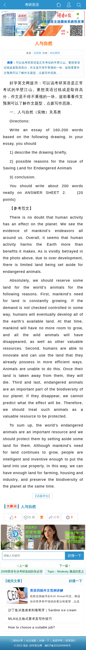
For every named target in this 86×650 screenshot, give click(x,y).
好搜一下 (74, 555)
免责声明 (57, 640)
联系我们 (71, 640)
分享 (56, 517)
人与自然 (28, 507)
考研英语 (32, 5)
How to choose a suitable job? (31, 627)
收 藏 (31, 517)
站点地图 (31, 640)
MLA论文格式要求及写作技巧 (30, 618)
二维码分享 (16, 640)
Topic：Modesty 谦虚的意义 (65, 568)
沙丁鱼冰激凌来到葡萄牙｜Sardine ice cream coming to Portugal (42, 611)
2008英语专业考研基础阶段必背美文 (22, 571)
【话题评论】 (42, 496)
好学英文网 (35, 645)
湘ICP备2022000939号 (57, 645)
